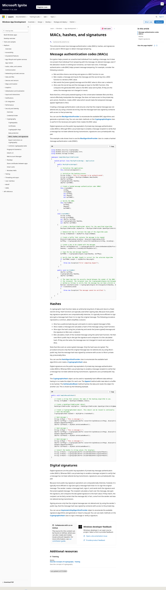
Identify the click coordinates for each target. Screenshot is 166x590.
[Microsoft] (3, 17)
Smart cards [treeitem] (11, 167)
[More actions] (114, 28)
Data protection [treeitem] (13, 133)
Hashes (141, 36)
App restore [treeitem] (9, 63)
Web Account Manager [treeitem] (14, 156)
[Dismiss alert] (162, 3)
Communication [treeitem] (10, 70)
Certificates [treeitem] (12, 126)
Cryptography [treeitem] (12, 122)
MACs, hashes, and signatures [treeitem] (18, 136)
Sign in (161, 17)
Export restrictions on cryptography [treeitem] (15, 141)
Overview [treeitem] (8, 49)
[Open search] (156, 17)
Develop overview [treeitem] (9, 38)
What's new (148, 22)
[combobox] (15, 30)
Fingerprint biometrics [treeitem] (14, 149)
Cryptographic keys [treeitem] (14, 129)
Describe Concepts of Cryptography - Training (65, 562)
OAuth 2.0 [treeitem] (10, 153)
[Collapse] (28, 26)
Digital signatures (144, 39)
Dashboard (159, 22)
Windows (59, 28)
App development (70, 28)
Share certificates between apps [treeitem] (17, 163)
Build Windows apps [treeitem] (10, 35)
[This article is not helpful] (157, 45)
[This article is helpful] (154, 45)
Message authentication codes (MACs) (149, 33)
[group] (83, 224)
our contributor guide (62, 540)
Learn (52, 28)
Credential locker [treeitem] (12, 115)
